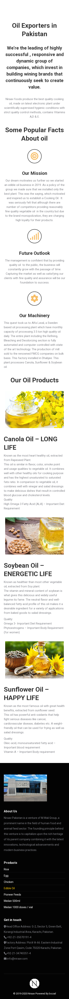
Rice (6, 869)
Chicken (8, 881)
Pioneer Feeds (12, 894)
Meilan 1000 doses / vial (18, 907)
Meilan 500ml (12, 900)
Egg (6, 875)
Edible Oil (9, 888)
